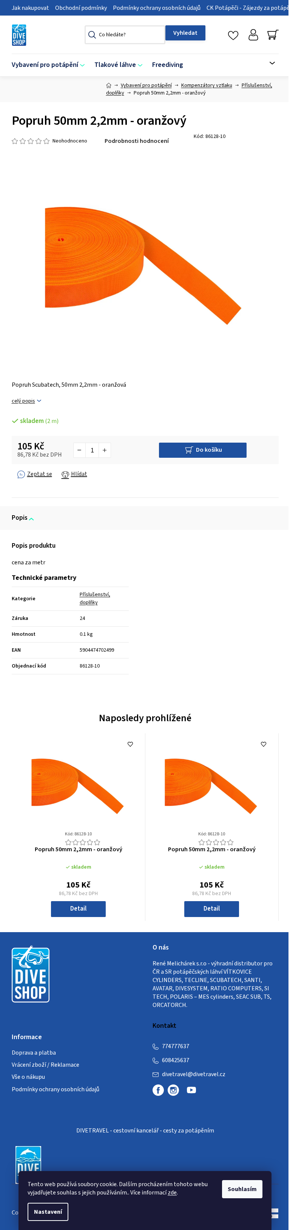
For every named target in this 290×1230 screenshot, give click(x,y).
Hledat (185, 32)
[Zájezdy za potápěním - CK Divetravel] (28, 1164)
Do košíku (209, 450)
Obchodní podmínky (81, 8)
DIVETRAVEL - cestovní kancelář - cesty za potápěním (145, 1130)
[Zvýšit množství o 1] (105, 450)
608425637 (175, 1060)
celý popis (23, 401)
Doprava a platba (34, 1053)
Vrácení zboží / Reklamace (45, 1065)
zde (172, 1192)
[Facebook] (158, 1090)
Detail (78, 908)
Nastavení (48, 1212)
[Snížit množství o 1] (80, 450)
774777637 (175, 1046)
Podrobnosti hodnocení (137, 141)
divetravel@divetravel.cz (193, 1074)
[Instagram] (173, 1090)
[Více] (267, 63)
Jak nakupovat (30, 8)
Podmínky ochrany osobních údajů (157, 8)
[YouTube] (191, 1093)
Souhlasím (242, 1189)
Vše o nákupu (28, 1077)
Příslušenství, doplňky (95, 598)
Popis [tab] (20, 517)
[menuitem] (50, 65)
